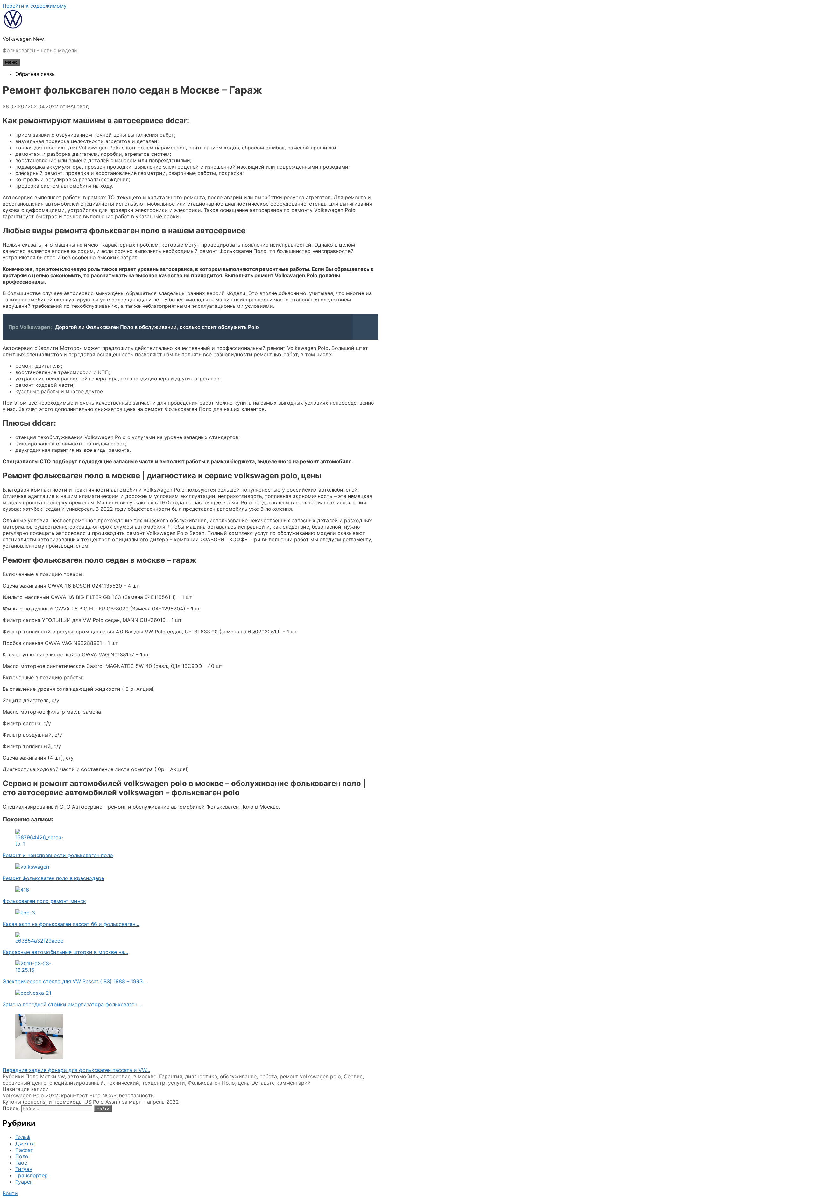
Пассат (24, 1150)
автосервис (116, 1076)
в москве (144, 1076)
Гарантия (170, 1076)
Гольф (22, 1137)
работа (268, 1076)
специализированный (76, 1083)
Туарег (23, 1182)
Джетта (25, 1143)
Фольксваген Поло (211, 1083)
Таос (21, 1162)
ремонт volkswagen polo (310, 1076)
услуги (176, 1083)
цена (244, 1083)
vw (61, 1076)
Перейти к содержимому (35, 6)
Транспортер (31, 1175)
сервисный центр (24, 1083)
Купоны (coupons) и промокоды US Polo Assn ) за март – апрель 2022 (91, 1102)
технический (123, 1083)
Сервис (353, 1076)
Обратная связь (35, 74)
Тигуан (23, 1169)
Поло (32, 1076)
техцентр (153, 1083)
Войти (10, 1193)
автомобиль (82, 1076)
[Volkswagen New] (13, 27)
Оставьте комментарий (281, 1083)
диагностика (201, 1076)
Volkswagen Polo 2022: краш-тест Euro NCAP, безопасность (78, 1095)
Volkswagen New (23, 39)
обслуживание (238, 1076)
